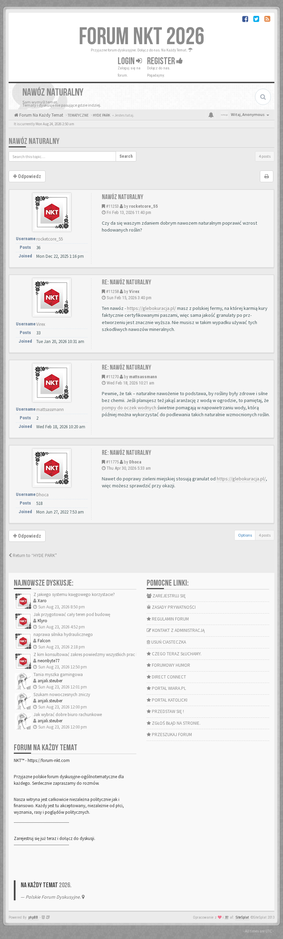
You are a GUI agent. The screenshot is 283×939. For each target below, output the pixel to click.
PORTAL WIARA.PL (168, 688)
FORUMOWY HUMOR (170, 665)
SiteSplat (242, 917)
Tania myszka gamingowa (58, 674)
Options (245, 535)
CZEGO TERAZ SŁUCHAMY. (176, 654)
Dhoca (135, 461)
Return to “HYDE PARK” (34, 555)
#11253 (112, 206)
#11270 (112, 376)
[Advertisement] (141, 129)
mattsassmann (143, 376)
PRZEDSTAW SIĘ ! (167, 711)
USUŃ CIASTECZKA (168, 642)
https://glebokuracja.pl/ (151, 308)
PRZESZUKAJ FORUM (171, 734)
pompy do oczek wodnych (129, 407)
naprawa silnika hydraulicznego (63, 634)
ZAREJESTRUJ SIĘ (169, 596)
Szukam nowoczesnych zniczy (61, 694)
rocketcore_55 (143, 206)
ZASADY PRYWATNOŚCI (173, 607)
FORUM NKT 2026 (142, 37)
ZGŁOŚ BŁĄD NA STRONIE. (176, 723)
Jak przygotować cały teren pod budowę (71, 614)
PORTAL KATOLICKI (169, 700)
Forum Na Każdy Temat (40, 115)
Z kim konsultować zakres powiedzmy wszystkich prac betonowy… (96, 654)
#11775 (112, 461)
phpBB (33, 917)
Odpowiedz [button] (29, 536)
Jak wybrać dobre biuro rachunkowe (67, 714)
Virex (134, 291)
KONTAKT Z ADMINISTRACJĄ (178, 630)
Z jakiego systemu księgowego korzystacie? (74, 594)
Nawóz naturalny (122, 197)
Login (127, 61)
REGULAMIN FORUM (170, 619)
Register (161, 61)
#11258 (112, 291)
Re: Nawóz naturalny (126, 282)
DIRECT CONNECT (168, 677)
